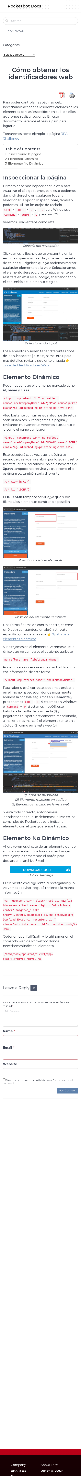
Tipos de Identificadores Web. (26, 365)
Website (10, 1064)
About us (18, 1471)
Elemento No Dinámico (25, 163)
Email (9, 1048)
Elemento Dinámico (23, 159)
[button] (73, 5)
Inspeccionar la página (24, 154)
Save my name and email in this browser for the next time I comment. (38, 1081)
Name (9, 1031)
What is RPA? (51, 1471)
